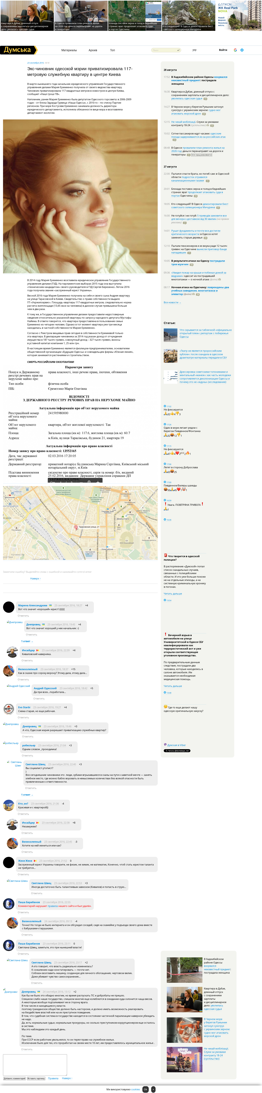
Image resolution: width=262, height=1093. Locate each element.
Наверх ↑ (35, 578)
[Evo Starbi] (8, 713)
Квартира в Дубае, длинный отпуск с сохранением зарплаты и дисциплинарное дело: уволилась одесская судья (24, 26)
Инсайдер (28, 650)
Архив (93, 50)
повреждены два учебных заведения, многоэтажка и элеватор (200, 291)
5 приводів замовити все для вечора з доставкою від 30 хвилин (199, 217)
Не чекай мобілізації (183, 122)
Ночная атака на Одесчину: (189, 287)
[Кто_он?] (8, 810)
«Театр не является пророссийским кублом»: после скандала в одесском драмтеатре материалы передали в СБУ (203, 354)
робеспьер (28, 745)
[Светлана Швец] (14, 765)
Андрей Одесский (45, 688)
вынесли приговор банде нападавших (199, 251)
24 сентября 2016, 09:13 (58, 921)
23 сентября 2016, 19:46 (57, 726)
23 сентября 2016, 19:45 (61, 624)
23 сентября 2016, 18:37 (54, 669)
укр (194, 49)
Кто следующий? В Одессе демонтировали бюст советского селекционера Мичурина (188, 28)
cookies (135, 1089)
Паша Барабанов (29, 902)
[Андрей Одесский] (18, 686)
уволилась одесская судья (186, 98)
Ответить (23, 615)
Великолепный (28, 669)
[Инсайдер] (12, 656)
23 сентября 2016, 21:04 (52, 745)
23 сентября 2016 (35, 62)
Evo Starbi (24, 707)
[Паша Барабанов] (8, 908)
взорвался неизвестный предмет (199, 78)
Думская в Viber (176, 745)
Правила (53, 1078)
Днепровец (33, 624)
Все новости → (172, 302)
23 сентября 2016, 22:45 (58, 841)
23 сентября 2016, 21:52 (53, 860)
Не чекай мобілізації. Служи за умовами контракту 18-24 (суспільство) (216, 1053)
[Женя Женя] (8, 867)
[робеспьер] (10, 743)
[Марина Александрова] (8, 612)
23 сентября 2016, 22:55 (57, 902)
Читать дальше (173, 593)
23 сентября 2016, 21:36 (45, 803)
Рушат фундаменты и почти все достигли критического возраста (195, 232)
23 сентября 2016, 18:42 (73, 688)
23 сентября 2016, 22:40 (62, 764)
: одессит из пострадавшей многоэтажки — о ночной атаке (194, 277)
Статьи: (170, 323)
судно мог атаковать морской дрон (196, 111)
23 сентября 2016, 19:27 (47, 707)
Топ (112, 50)
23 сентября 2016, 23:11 (57, 943)
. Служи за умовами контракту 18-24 (194, 123)
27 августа (170, 166)
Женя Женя (25, 860)
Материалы (69, 50)
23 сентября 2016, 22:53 (68, 883)
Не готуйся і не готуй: (184, 215)
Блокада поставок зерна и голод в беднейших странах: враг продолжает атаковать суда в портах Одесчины (133, 26)
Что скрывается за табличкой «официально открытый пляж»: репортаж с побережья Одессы (206, 333)
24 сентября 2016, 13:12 (57, 991)
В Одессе (177, 147)
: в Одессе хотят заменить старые (194, 235)
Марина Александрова (32, 605)
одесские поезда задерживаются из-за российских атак (198, 135)
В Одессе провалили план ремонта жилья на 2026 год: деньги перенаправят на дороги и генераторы (78, 26)
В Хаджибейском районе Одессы (192, 77)
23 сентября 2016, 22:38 (56, 822)
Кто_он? (23, 803)
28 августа (170, 70)
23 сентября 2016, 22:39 (56, 650)
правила (53, 906)
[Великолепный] (8, 675)
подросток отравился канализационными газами (189, 178)
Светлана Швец (35, 764)
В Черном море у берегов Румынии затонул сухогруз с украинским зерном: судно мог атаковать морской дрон (217, 1027)
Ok (145, 1089)
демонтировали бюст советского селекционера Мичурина (199, 205)
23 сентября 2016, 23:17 (68, 962)
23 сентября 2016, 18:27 (68, 605)
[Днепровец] (15, 622)
